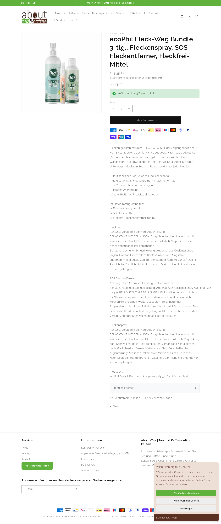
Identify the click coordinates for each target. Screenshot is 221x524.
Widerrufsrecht (97, 516)
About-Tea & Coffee (58, 516)
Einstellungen (186, 508)
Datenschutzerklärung (117, 516)
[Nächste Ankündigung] (145, 3)
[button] (59, 13)
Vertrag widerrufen (37, 465)
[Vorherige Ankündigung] (76, 3)
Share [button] (116, 406)
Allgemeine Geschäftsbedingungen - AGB (105, 453)
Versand (127, 78)
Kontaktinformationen (93, 447)
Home (25, 447)
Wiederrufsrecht (90, 470)
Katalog (26, 453)
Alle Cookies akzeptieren (186, 493)
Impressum (87, 459)
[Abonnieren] (76, 489)
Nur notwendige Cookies (186, 500)
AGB (174, 517)
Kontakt (26, 459)
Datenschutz (163, 517)
